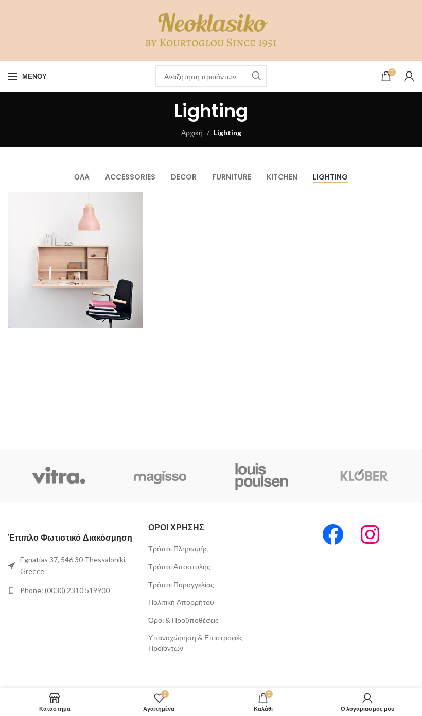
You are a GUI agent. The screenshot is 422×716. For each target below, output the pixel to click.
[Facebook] (333, 534)
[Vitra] (59, 476)
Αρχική (192, 132)
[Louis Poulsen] (262, 476)
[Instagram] (370, 534)
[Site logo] (211, 29)
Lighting (227, 132)
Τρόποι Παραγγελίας (181, 584)
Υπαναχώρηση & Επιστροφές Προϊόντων (195, 642)
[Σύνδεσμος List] (70, 565)
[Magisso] (161, 476)
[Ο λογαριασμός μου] (409, 76)
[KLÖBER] (364, 476)
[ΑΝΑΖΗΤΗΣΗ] (256, 76)
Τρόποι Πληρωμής (178, 548)
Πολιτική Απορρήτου (181, 602)
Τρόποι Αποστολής (179, 566)
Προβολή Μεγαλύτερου (134, 201)
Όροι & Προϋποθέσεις (183, 620)
